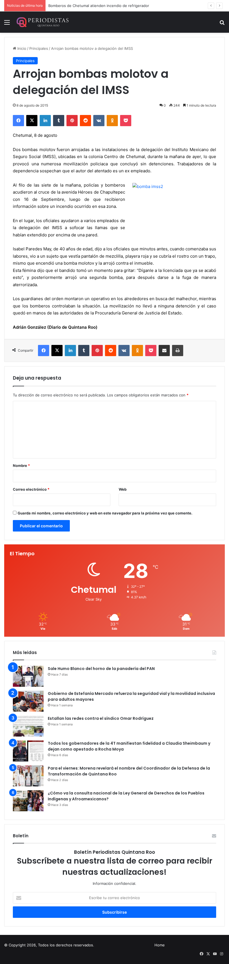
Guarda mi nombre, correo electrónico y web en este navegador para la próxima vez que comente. (105, 513)
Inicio (21, 48)
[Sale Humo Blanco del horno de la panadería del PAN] (28, 676)
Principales (38, 48)
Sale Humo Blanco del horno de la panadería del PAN (101, 668)
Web (123, 489)
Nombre (21, 465)
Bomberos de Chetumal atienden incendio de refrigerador (98, 5)
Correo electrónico (31, 489)
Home (159, 945)
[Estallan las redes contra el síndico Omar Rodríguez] (28, 726)
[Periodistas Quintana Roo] (42, 22)
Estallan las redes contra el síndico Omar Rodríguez (101, 718)
